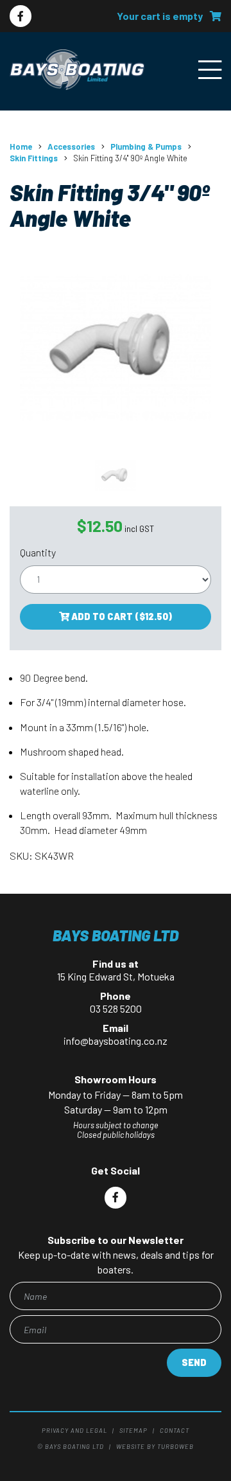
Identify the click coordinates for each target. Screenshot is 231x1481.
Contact (174, 1430)
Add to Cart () (120, 616)
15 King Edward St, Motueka (116, 976)
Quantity (38, 552)
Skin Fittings (34, 158)
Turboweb (175, 1446)
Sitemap (133, 1430)
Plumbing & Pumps (146, 146)
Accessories (71, 146)
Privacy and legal (74, 1430)
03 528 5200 (116, 1008)
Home (21, 146)
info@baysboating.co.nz (115, 1040)
